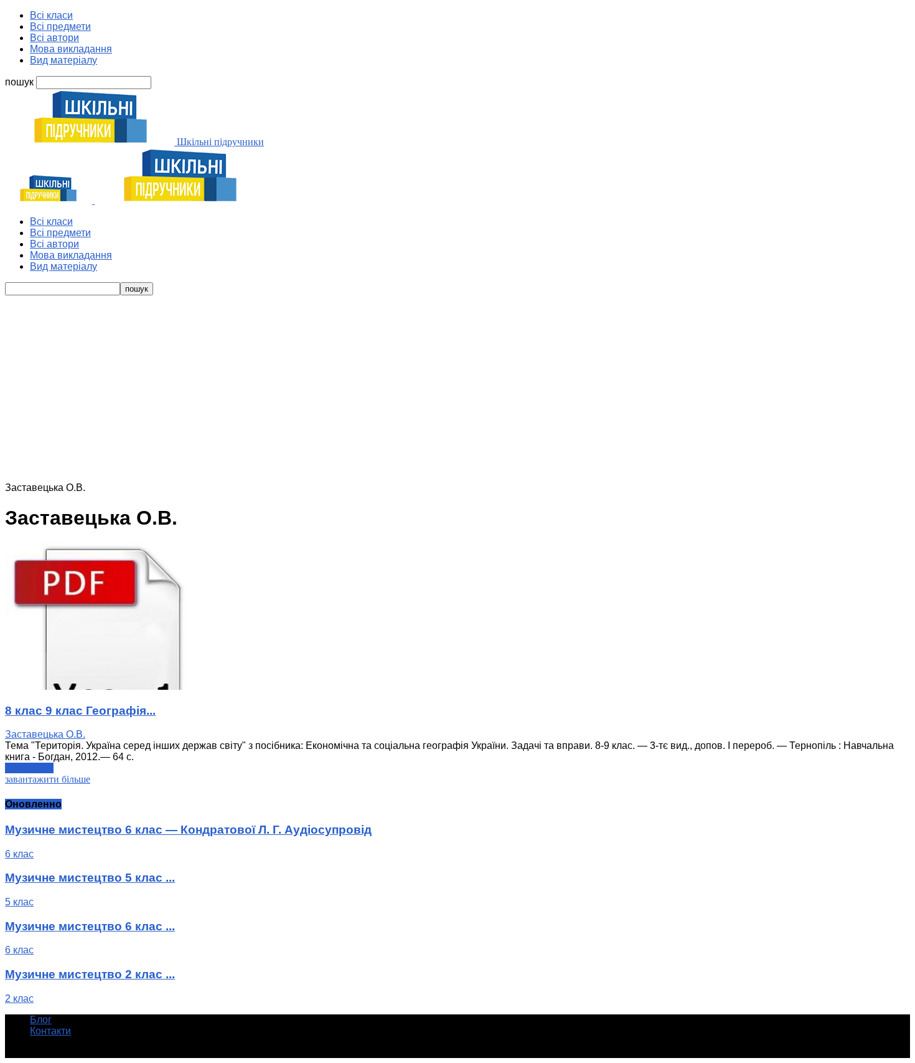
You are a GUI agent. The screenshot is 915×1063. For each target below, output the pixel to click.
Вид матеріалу (63, 60)
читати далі (29, 768)
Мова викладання (71, 49)
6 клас (19, 854)
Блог (41, 1019)
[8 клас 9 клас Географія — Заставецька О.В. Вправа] (98, 686)
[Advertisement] (457, 389)
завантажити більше (47, 779)
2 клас (19, 998)
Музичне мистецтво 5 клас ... (90, 877)
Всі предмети (60, 26)
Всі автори (54, 37)
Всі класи (51, 15)
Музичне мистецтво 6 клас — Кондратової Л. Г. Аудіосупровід (188, 829)
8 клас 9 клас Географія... (80, 710)
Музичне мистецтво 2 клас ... (90, 974)
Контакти (50, 1031)
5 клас (19, 902)
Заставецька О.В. (45, 734)
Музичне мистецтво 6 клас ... (90, 926)
